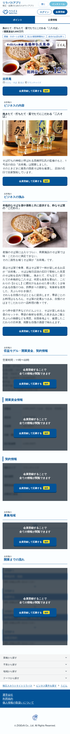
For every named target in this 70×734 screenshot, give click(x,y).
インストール (58, 4)
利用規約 (8, 698)
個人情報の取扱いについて (18, 702)
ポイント (17, 19)
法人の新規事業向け (36, 36)
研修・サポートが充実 (14, 36)
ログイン (44, 11)
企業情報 (52, 19)
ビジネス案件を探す (46, 685)
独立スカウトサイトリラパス (17, 685)
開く (43, 4)
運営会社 (8, 695)
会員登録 (60, 11)
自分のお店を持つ (56, 36)
